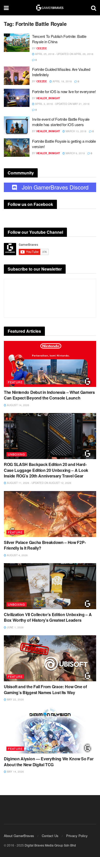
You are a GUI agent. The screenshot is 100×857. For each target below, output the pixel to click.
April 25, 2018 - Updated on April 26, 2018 (63, 54)
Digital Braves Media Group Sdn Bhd (50, 845)
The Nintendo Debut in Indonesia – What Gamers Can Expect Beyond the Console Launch (49, 395)
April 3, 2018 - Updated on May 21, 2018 (61, 104)
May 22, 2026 (15, 699)
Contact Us (50, 835)
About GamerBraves (19, 835)
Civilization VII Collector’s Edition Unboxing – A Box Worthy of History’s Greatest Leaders (48, 617)
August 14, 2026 (17, 405)
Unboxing (16, 454)
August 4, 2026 (17, 555)
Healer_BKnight (48, 98)
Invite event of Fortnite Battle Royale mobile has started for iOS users (60, 121)
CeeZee (41, 48)
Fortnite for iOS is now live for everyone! (64, 91)
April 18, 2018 (62, 81)
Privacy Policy (77, 835)
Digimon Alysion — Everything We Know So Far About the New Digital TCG (48, 761)
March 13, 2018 (75, 131)
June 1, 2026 (15, 627)
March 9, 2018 (75, 153)
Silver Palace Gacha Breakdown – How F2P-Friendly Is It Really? (45, 545)
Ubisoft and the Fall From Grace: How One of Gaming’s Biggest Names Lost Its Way (45, 689)
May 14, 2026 (15, 771)
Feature (15, 382)
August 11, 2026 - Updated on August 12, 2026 (38, 483)
